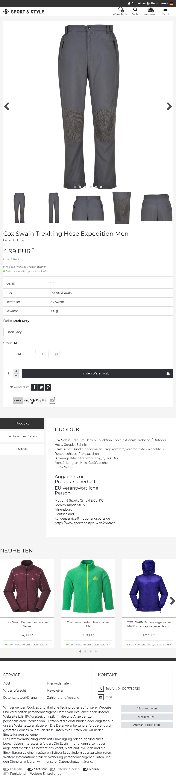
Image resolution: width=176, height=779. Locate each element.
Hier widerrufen (59, 683)
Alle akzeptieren (147, 708)
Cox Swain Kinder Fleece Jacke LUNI (88, 624)
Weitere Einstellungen (46, 774)
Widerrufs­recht (14, 690)
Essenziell (17, 769)
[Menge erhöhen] (16, 371)
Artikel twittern (41, 387)
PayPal (94, 769)
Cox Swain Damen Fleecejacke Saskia (27, 624)
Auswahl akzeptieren (146, 724)
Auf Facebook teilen (34, 387)
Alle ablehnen (146, 716)
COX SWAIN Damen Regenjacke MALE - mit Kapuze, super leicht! (149, 624)
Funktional (18, 774)
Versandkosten (37, 266)
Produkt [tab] (22, 423)
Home (7, 240)
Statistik (40, 769)
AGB (6, 683)
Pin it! (48, 387)
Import (21, 240)
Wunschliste (21, 387)
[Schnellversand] (23, 11)
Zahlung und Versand (63, 698)
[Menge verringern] (16, 376)
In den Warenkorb (95, 373)
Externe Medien (68, 769)
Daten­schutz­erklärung (20, 698)
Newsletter (55, 690)
